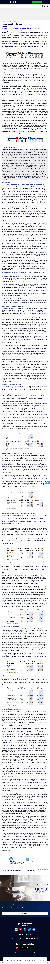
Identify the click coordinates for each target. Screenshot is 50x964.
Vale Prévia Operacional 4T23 (20, 198)
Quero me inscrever (25, 880)
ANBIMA (33, 920)
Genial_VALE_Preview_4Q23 (8, 26)
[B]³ (16, 917)
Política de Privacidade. (23, 962)
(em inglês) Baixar (25, 26)
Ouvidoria (36, 937)
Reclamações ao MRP (16, 924)
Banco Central (16, 922)
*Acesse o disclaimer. (11, 951)
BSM (34, 917)
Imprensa (14, 939)
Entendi (42, 960)
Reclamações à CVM (33, 922)
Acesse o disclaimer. (6, 817)
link (40, 447)
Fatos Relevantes (35, 939)
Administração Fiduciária (35, 942)
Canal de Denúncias (13, 947)
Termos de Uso (13, 944)
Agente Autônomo (14, 937)
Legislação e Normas (35, 944)
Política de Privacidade (14, 942)
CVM (16, 920)
